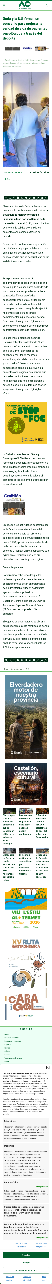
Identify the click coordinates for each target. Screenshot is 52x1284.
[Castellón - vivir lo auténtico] (26, 50)
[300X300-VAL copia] (26, 443)
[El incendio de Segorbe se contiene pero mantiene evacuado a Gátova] (26, 850)
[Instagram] (14, 197)
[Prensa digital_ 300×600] (26, 978)
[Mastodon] (30, 197)
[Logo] (25, 5)
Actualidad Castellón (39, 172)
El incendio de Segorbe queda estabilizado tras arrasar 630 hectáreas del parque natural (9, 867)
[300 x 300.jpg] (14, 514)
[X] (22, 197)
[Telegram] (26, 197)
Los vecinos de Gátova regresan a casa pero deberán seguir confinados (25, 824)
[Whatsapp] (10, 197)
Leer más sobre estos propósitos (41, 1245)
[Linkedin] (38, 197)
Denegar (26, 1262)
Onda (6, 669)
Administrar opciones (26, 1270)
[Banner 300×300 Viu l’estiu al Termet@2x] (26, 909)
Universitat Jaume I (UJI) (20, 669)
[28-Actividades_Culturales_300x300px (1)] (26, 804)
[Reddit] (42, 197)
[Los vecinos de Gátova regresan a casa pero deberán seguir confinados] (26, 811)
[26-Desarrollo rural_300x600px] (26, 758)
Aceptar (26, 1255)
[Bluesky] (34, 197)
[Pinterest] (46, 197)
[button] (47, 1067)
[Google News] (6, 197)
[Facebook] (18, 197)
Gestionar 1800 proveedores (21, 1245)
